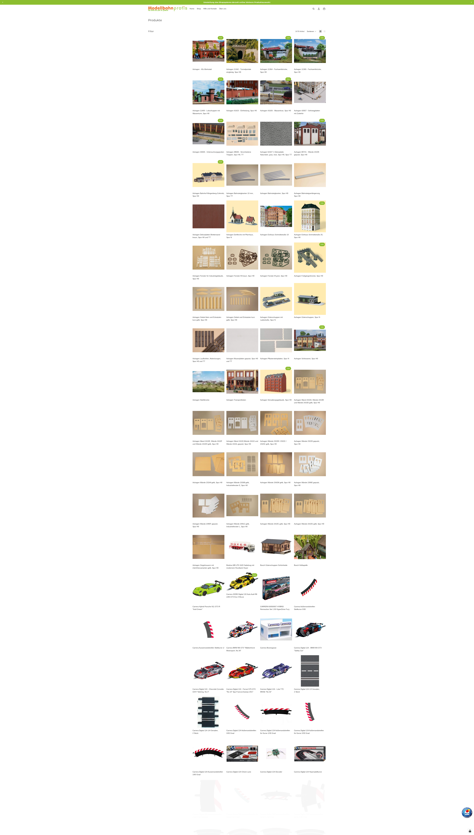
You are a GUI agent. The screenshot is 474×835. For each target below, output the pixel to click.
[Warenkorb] (324, 8)
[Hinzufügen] (220, 63)
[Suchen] (313, 8)
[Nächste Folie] (220, 51)
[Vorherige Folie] (196, 51)
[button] (311, 31)
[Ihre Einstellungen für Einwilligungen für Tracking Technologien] (470, 831)
